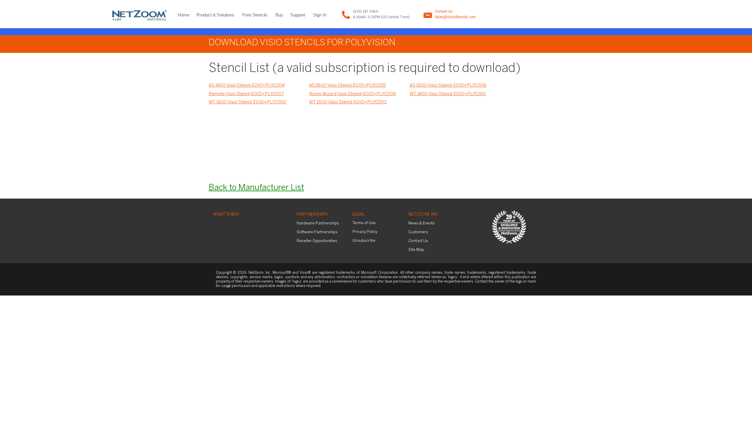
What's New (226, 214)
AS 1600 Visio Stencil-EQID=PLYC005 (347, 85)
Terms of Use (364, 223)
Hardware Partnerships (318, 223)
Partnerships (312, 214)
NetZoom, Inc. (423, 214)
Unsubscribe (363, 241)
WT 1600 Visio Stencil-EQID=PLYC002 (247, 102)
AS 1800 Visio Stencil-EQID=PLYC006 (447, 85)
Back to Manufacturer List (256, 188)
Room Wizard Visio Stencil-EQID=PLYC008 (352, 94)
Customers (418, 232)
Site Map (416, 250)
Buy (279, 14)
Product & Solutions (215, 14)
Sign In (319, 14)
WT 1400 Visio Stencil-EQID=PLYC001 (447, 94)
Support (297, 14)
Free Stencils (255, 14)
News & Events (421, 223)
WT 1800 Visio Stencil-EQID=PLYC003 (348, 102)
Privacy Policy (364, 232)
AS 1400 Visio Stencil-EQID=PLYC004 (247, 85)
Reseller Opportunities (317, 241)
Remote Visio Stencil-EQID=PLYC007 (246, 94)
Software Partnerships (317, 232)
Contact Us (444, 11)
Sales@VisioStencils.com (455, 17)
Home (183, 14)
